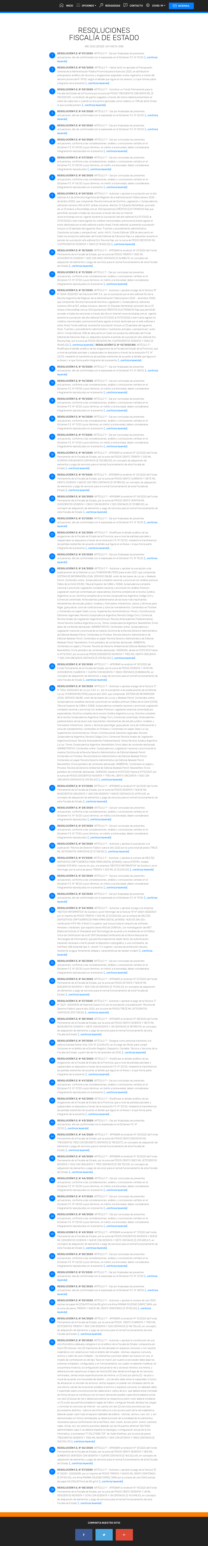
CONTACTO (136, 5)
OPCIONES (88, 5)
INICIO (69, 5)
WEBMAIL (184, 5)
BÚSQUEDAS (112, 5)
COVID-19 (157, 5)
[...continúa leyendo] (97, 83)
